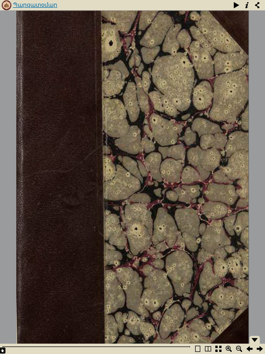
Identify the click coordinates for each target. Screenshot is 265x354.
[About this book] (247, 5)
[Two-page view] (208, 349)
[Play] (236, 5)
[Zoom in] (229, 349)
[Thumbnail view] (218, 349)
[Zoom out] (239, 349)
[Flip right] (260, 349)
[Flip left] (249, 349)
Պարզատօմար (35, 5)
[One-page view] (198, 349)
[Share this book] (257, 5)
